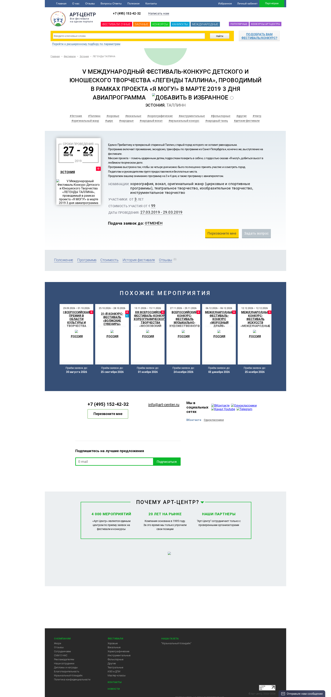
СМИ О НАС (60, 655)
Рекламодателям (64, 659)
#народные (126, 120)
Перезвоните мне (107, 414)
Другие (112, 663)
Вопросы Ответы (111, 3)
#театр (257, 115)
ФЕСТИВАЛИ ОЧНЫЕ (116, 24)
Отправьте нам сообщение (305, 693)
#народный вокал (151, 120)
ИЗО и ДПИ (114, 671)
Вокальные (114, 647)
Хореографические (118, 651)
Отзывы (90, 3)
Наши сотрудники (64, 663)
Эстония (84, 56)
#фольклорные (220, 115)
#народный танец (216, 120)
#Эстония (76, 115)
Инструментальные (119, 655)
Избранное (225, 3)
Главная (61, 3)
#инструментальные (192, 115)
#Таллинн (94, 115)
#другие (241, 115)
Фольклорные (115, 659)
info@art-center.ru (163, 404)
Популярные (238, 24)
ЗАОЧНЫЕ (141, 24)
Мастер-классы (117, 675)
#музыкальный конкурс (184, 120)
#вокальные (133, 115)
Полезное (133, 3)
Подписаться (167, 462)
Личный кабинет (247, 3)
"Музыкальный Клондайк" (176, 643)
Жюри (57, 643)
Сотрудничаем (62, 651)
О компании (62, 638)
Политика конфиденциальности (72, 679)
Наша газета (170, 638)
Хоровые (113, 643)
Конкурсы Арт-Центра (265, 24)
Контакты (151, 3)
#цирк (109, 120)
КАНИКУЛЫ (180, 24)
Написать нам (158, 13)
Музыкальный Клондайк (68, 675)
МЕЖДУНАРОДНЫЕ (205, 24)
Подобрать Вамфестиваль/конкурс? (259, 36)
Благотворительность (66, 671)
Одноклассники (214, 419)
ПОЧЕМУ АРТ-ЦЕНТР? (167, 502)
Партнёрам (272, 3)
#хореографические (160, 115)
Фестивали (70, 56)
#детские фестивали (247, 120)
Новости (114, 688)
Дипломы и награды (66, 667)
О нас (75, 3)
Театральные (115, 667)
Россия (77, 336)
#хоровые (113, 115)
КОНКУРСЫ (160, 24)
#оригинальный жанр (85, 120)
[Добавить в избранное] (190, 97)
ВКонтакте (193, 419)
